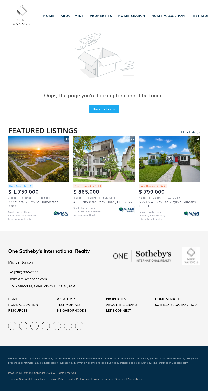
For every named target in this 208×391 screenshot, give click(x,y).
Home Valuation (168, 15)
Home (48, 15)
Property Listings (103, 379)
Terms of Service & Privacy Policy (27, 379)
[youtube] (68, 326)
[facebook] (12, 326)
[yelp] (46, 326)
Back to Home (104, 108)
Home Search (131, 15)
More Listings (190, 132)
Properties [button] (101, 15)
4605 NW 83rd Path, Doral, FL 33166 (102, 201)
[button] (21, 15)
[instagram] (57, 326)
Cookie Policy (57, 379)
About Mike (72, 15)
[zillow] (34, 326)
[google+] (79, 326)
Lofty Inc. (28, 373)
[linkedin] (23, 326)
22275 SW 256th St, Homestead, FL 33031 (36, 203)
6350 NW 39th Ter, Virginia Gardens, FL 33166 (168, 203)
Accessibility (135, 379)
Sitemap (120, 379)
